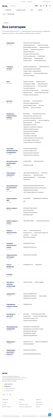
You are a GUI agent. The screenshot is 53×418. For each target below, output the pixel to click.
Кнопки (25, 230)
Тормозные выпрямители (29, 177)
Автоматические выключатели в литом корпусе (34, 187)
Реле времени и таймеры (29, 83)
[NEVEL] (5, 6)
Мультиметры (26, 113)
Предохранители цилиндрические (31, 326)
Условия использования (45, 416)
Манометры (37, 122)
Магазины (29, 1)
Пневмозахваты (41, 56)
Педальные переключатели (29, 247)
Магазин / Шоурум (6, 406)
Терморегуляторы (27, 92)
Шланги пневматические (40, 60)
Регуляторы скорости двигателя (31, 153)
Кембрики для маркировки (41, 341)
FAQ (20, 402)
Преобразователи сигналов (30, 124)
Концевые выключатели (29, 243)
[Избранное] (43, 5)
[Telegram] (3, 394)
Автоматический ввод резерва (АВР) (11, 163)
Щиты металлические (28, 210)
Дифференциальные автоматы (30, 190)
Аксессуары (34, 235)
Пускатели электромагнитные (40, 316)
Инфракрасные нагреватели (30, 296)
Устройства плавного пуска (30, 150)
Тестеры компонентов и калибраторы (32, 142)
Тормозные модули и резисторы (31, 155)
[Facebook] (10, 394)
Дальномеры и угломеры (29, 133)
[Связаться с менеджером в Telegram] (49, 414)
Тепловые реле (27, 316)
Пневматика (8, 10)
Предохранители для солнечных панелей (33, 329)
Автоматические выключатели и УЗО (11, 188)
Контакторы (26, 314)
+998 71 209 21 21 (46, 1)
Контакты (4, 404)
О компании (5, 402)
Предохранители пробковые (30, 331)
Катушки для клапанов (28, 75)
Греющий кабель (43, 296)
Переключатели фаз (38, 161)
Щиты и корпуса (11, 208)
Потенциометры (41, 177)
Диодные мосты (27, 175)
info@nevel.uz (7, 386)
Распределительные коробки (30, 212)
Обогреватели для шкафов (29, 298)
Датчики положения (36, 107)
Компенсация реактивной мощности (10, 352)
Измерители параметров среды (30, 129)
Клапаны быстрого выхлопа (37, 49)
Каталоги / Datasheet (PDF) (25, 406)
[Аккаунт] (49, 5)
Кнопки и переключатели (11, 231)
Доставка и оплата (23, 404)
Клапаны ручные (27, 73)
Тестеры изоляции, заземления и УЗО (32, 116)
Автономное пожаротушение (30, 208)
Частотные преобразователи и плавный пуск (12, 150)
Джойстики (26, 235)
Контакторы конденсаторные (38, 314)
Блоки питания (26, 198)
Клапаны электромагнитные (30, 66)
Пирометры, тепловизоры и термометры (32, 127)
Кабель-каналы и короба (11, 222)
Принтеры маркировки (28, 344)
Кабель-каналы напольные (43, 220)
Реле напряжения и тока (29, 86)
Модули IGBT (44, 172)
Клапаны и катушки (20, 10)
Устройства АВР (27, 161)
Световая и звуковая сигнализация (10, 284)
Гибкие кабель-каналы (28, 220)
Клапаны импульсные (44, 66)
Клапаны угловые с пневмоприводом (32, 71)
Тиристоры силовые (38, 175)
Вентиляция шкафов (28, 214)
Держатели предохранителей (30, 335)
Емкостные (41, 105)
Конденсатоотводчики (28, 51)
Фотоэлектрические (37, 101)
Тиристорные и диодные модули (31, 172)
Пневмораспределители (29, 45)
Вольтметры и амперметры (29, 120)
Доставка (23, 1)
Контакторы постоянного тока (30, 318)
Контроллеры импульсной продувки (32, 68)
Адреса (38, 406)
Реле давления (45, 90)
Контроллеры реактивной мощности (32, 353)
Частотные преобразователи (30, 148)
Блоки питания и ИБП (11, 199)
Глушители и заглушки (43, 45)
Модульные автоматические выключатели (33, 185)
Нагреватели (10, 294)
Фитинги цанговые (38, 58)
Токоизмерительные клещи (38, 113)
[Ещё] (47, 10)
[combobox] (21, 5)
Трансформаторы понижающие (40, 198)
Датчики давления (27, 122)
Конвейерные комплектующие (11, 305)
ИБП (24, 201)
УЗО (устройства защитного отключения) (33, 192)
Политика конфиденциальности (29, 416)
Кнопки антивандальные (35, 230)
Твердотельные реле (43, 83)
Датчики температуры (44, 120)
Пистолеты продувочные (29, 56)
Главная (4, 14)
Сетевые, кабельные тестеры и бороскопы (33, 138)
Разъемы (9, 274)
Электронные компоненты (10, 174)
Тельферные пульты (28, 264)
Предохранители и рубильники (11, 328)
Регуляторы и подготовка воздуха (31, 43)
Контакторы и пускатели (10, 315)
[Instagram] (7, 394)
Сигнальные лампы (27, 282)
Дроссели (25, 49)
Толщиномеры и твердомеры (30, 135)
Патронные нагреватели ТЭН (30, 293)
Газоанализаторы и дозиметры (30, 131)
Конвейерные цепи (27, 304)
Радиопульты (38, 264)
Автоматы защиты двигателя (30, 320)
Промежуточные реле (28, 81)
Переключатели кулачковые (11, 256)
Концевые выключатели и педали (11, 245)
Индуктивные (26, 101)
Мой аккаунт (39, 402)
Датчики (40, 10)
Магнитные (25, 107)
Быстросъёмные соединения (30, 47)
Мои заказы (39, 404)
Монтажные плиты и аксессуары (31, 54)
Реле (32, 10)
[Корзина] (46, 5)
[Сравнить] (41, 5)
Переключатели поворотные (41, 232)
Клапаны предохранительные (41, 73)
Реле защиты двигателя (29, 88)
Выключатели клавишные (29, 237)
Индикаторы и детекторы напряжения (32, 118)
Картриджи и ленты (28, 341)
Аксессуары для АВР (28, 165)
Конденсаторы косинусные (29, 350)
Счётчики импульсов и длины (41, 92)
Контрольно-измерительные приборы (11, 116)
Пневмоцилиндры (27, 58)
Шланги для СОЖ (27, 60)
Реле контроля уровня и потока (31, 90)
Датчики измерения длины (29, 105)
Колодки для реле (40, 81)
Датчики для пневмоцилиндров (31, 103)
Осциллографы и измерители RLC (31, 140)
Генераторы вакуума (44, 47)
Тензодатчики (26, 179)
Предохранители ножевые (29, 333)
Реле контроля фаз (42, 86)
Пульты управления (10, 266)
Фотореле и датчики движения (30, 94)
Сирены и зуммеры (39, 282)
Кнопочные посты (27, 232)
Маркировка (10, 342)
